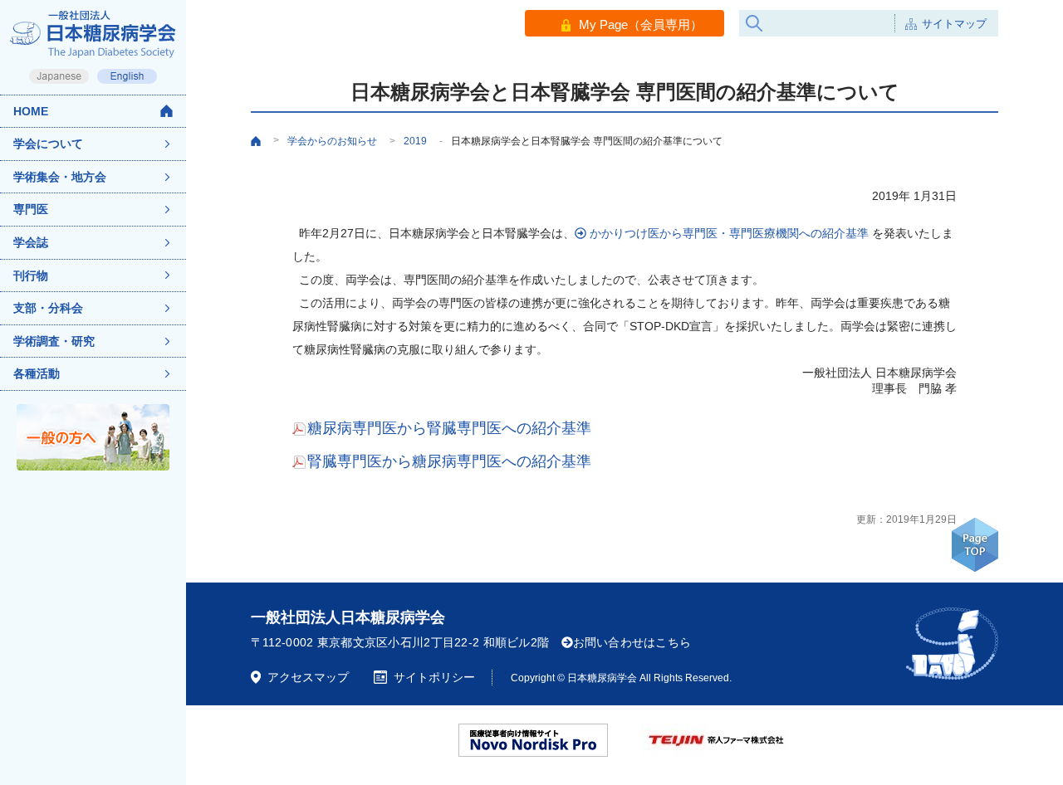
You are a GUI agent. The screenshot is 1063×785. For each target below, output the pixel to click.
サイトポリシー (434, 677)
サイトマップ (954, 23)
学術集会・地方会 (59, 176)
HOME (30, 111)
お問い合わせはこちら (632, 642)
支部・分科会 (48, 307)
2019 (415, 141)
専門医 (30, 209)
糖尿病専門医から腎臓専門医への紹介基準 (449, 428)
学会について (48, 143)
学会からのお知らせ (341, 141)
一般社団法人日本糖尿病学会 (348, 617)
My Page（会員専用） (641, 24)
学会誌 (30, 242)
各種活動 (36, 373)
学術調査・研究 (54, 341)
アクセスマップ (308, 677)
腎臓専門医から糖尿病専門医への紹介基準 (449, 461)
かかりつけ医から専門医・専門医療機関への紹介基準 (727, 233)
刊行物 (30, 275)
